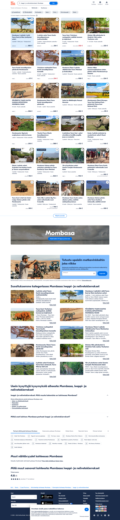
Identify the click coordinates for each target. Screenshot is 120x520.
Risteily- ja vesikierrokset (19, 406)
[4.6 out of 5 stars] (15, 479)
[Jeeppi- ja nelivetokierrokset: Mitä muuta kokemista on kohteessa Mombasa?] (107, 395)
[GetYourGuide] (13, 3)
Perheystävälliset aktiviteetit (20, 408)
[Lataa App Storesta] (47, 503)
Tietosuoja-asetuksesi (64, 503)
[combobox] (33, 3)
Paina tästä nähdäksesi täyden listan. (52, 461)
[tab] (25, 431)
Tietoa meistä (86, 495)
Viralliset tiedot (62, 498)
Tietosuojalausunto (86, 280)
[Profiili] (106, 2)
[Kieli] (100, 2)
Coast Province (24, 487)
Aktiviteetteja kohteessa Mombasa (40, 487)
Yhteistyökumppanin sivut (101, 501)
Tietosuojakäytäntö (63, 501)
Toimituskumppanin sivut (101, 495)
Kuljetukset (15, 404)
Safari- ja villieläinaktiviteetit (20, 401)
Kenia (16, 487)
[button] (22, 33)
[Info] (36, 15)
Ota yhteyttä (62, 495)
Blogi (84, 501)
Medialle (85, 503)
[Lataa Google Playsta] (47, 497)
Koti (12, 487)
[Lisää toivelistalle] (32, 19)
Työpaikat (85, 498)
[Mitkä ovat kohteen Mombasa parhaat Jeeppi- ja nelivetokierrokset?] (107, 416)
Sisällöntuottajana (100, 498)
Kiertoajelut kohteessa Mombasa (61, 487)
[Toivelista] (93, 2)
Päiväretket (15, 403)
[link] (22, 33)
